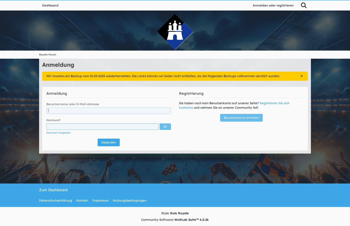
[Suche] (304, 5)
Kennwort (53, 120)
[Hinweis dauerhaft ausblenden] (302, 76)
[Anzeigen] (165, 126)
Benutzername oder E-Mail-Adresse (72, 104)
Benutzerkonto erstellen (241, 118)
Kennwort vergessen (58, 132)
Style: (175, 213)
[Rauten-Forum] (175, 31)
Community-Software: (175, 220)
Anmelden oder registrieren (273, 5)
